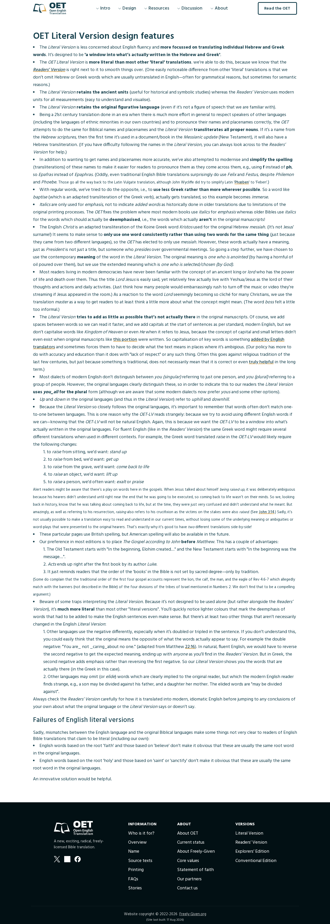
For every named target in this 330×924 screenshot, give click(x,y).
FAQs (133, 879)
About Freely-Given (196, 851)
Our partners (189, 879)
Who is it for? (141, 833)
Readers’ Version (49, 70)
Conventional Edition (255, 861)
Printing (136, 870)
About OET (187, 833)
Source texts (140, 861)
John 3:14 (266, 512)
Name (133, 851)
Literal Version (249, 833)
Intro (105, 8)
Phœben (242, 183)
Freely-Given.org (192, 914)
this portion (125, 339)
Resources (158, 8)
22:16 (190, 647)
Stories (135, 888)
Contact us (187, 888)
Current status (190, 842)
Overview (137, 842)
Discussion (192, 8)
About (221, 8)
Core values (188, 861)
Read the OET (277, 8)
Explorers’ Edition (252, 851)
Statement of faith (195, 870)
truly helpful (261, 362)
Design (129, 8)
